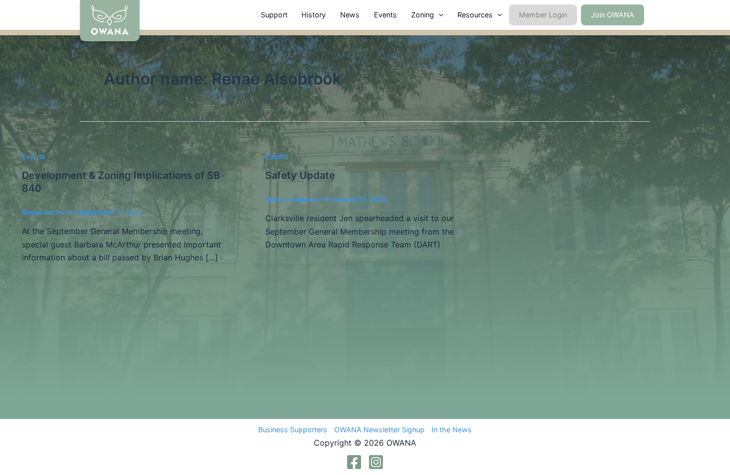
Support (274, 14)
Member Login (543, 14)
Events (385, 14)
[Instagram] (376, 462)
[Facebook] (354, 462)
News (350, 14)
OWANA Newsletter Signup (379, 429)
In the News (452, 429)
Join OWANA (612, 14)
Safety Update (300, 175)
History (313, 14)
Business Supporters (292, 429)
